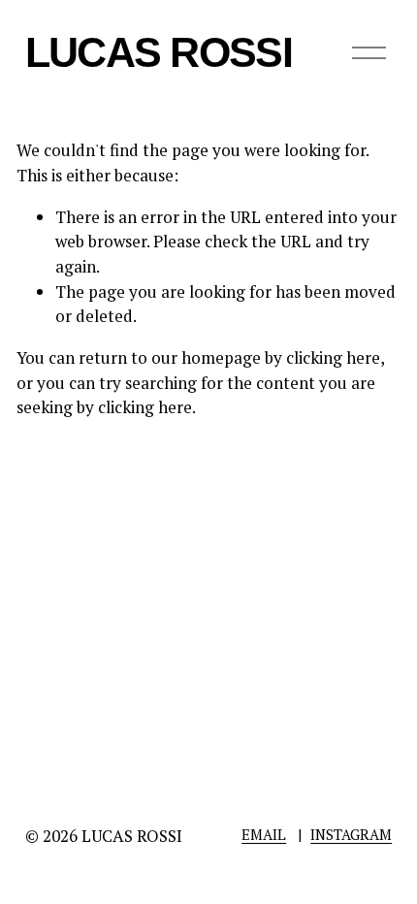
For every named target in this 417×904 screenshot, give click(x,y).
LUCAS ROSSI (158, 52)
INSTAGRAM (351, 834)
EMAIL (263, 834)
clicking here (333, 357)
